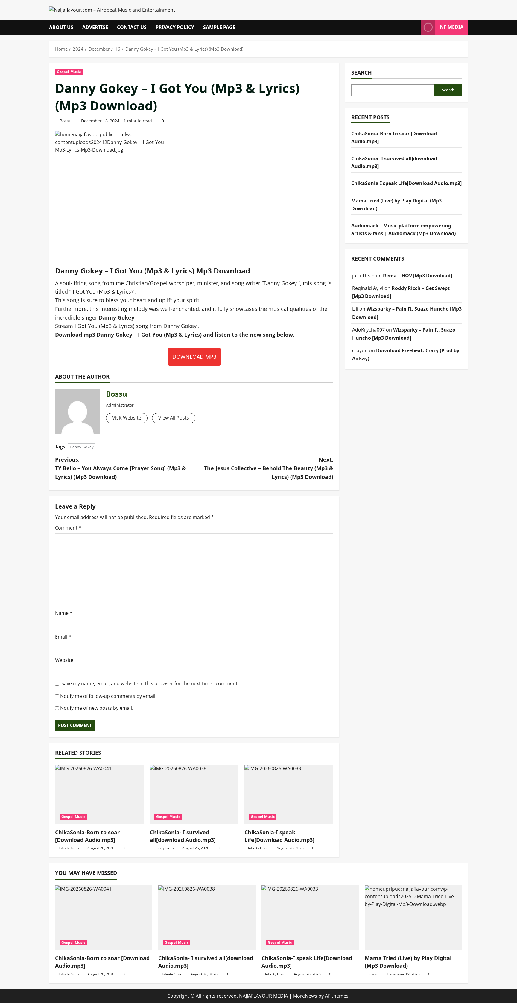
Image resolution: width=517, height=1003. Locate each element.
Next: (268, 468)
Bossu (66, 121)
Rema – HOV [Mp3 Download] (417, 275)
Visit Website (126, 417)
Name (63, 613)
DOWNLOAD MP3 (194, 356)
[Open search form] (414, 27)
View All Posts (173, 417)
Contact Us (132, 27)
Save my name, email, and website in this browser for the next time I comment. (150, 683)
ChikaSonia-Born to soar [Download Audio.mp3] (87, 836)
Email (63, 636)
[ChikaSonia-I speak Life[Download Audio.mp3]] (288, 794)
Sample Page (219, 27)
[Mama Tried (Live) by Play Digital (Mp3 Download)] (413, 917)
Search (361, 72)
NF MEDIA (451, 27)
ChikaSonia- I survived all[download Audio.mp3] (183, 836)
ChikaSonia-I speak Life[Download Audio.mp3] (279, 836)
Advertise (95, 27)
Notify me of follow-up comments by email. (108, 696)
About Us (61, 27)
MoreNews (305, 996)
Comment (68, 527)
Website (64, 660)
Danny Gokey (82, 447)
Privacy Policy (175, 27)
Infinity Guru (69, 848)
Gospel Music (69, 71)
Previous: (120, 468)
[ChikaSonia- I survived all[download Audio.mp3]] (194, 794)
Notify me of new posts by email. (96, 708)
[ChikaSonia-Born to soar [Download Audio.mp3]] (99, 794)
